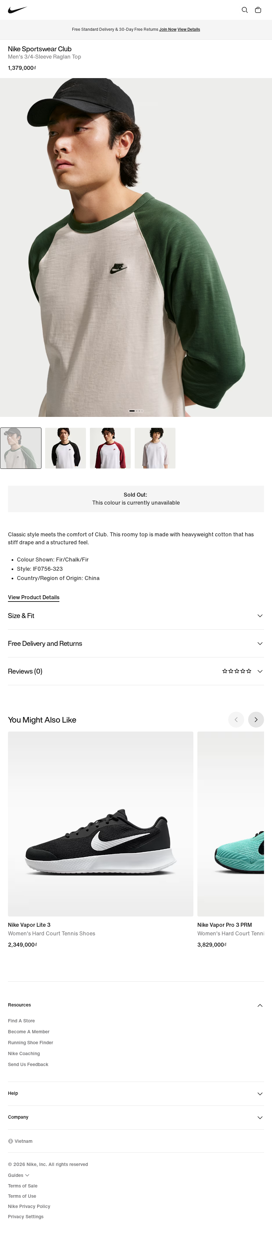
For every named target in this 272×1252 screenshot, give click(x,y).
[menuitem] (19, 1175)
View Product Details (33, 597)
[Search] (245, 10)
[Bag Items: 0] (258, 10)
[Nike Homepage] (18, 10)
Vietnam (24, 1141)
